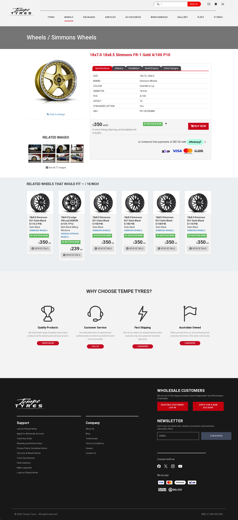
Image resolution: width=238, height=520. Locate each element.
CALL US (95, 346)
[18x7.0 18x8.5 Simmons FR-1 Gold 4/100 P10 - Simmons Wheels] (56, 81)
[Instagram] (173, 466)
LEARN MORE (142, 346)
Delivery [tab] (119, 68)
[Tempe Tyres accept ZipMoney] (166, 151)
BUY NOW (200, 126)
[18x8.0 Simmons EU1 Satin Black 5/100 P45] (103, 202)
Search (194, 4)
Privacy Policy (23, 448)
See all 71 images (57, 167)
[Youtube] (180, 466)
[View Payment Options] (188, 151)
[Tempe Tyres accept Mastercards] (169, 482)
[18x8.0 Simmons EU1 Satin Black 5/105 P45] (135, 202)
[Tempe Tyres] (21, 12)
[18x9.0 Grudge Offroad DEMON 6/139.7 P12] (71, 202)
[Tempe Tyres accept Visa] (161, 482)
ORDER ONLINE (48, 343)
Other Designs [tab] (171, 68)
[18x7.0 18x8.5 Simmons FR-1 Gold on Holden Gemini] (35, 149)
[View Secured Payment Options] (175, 489)
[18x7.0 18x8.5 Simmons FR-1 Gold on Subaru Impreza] (63, 158)
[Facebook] (159, 466)
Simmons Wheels (38, 230)
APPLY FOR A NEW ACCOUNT (208, 406)
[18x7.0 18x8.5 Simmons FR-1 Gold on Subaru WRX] (77, 149)
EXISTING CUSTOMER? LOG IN (172, 406)
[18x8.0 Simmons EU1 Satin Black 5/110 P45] (198, 202)
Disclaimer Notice (39, 448)
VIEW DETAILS (41, 248)
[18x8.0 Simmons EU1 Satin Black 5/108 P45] (166, 202)
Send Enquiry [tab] (151, 68)
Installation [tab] (134, 68)
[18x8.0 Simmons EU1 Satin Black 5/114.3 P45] (40, 202)
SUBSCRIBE (216, 435)
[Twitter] (166, 466)
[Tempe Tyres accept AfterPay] (180, 482)
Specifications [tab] (102, 68)
